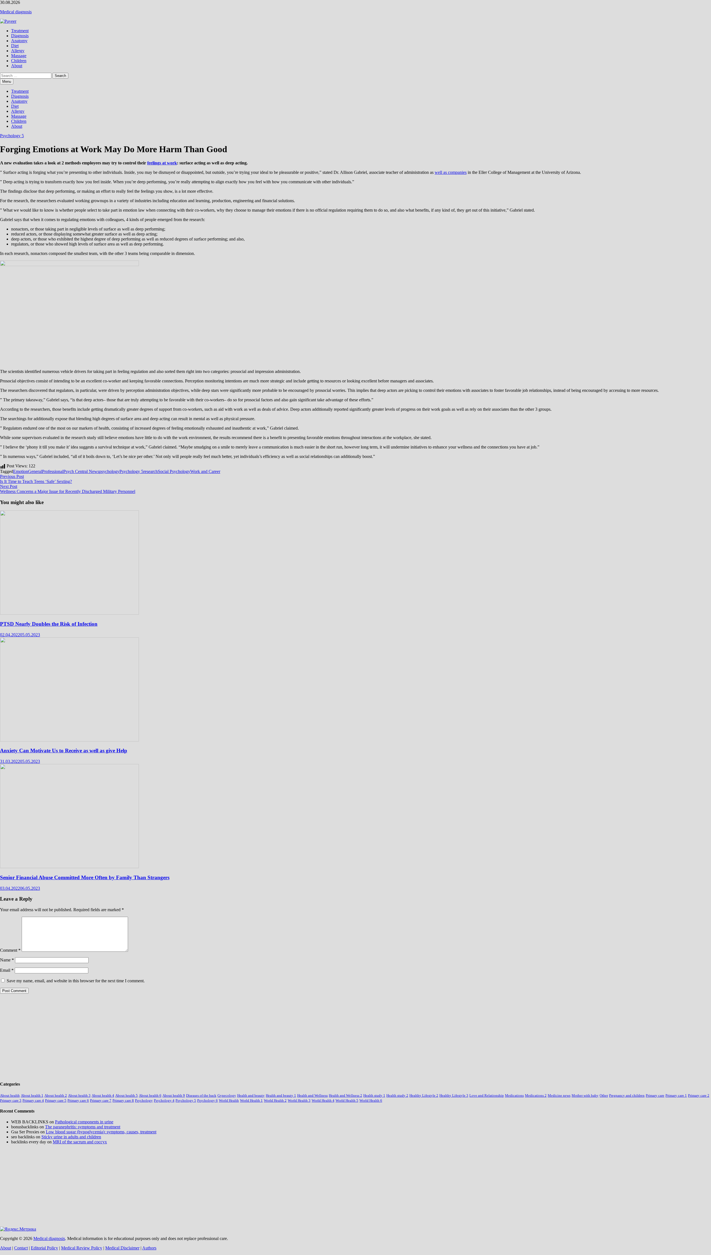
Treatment (20, 30)
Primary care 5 (55, 1100)
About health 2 (55, 1095)
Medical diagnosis (16, 11)
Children (18, 60)
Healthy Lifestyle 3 (453, 1095)
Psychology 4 (164, 1100)
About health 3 (79, 1095)
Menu (6, 81)
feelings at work (162, 163)
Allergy (17, 50)
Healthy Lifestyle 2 (423, 1095)
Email (7, 970)
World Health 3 (299, 1100)
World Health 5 (347, 1100)
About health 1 (32, 1095)
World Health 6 (370, 1100)
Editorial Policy (44, 1248)
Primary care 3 (10, 1100)
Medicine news (559, 1095)
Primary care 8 (123, 1100)
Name (7, 960)
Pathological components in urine (84, 1121)
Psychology (144, 1100)
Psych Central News (81, 471)
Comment (10, 950)
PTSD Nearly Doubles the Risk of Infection (48, 624)
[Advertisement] (166, 1037)
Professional (52, 471)
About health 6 (150, 1095)
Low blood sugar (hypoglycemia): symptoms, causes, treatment (101, 1131)
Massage (18, 55)
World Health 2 (275, 1100)
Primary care (655, 1095)
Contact (21, 1248)
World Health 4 (323, 1100)
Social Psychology (174, 471)
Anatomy (19, 40)
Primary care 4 (33, 1100)
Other (604, 1095)
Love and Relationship (486, 1095)
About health (10, 1095)
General (35, 471)
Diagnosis (20, 35)
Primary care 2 (698, 1095)
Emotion (20, 471)
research (150, 471)
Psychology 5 (12, 135)
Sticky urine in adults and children (71, 1136)
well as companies (451, 172)
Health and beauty (251, 1095)
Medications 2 (536, 1095)
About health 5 (126, 1095)
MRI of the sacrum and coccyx (80, 1141)
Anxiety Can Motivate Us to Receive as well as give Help (63, 750)
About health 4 (103, 1095)
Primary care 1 (676, 1095)
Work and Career (205, 471)
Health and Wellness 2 (345, 1095)
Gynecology (226, 1095)
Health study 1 (374, 1095)
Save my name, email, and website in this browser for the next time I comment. (76, 980)
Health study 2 (397, 1095)
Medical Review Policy (81, 1248)
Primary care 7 (100, 1100)
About (16, 65)
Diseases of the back (201, 1095)
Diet (15, 45)
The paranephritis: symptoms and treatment (82, 1126)
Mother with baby (585, 1095)
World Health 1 (251, 1100)
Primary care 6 (78, 1100)
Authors (149, 1248)
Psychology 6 (207, 1100)
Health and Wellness (312, 1095)
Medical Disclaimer (122, 1248)
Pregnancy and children (627, 1095)
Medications (514, 1095)
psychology (109, 471)
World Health (229, 1100)
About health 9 (173, 1095)
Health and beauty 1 (281, 1095)
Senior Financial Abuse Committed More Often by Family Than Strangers (84, 877)
